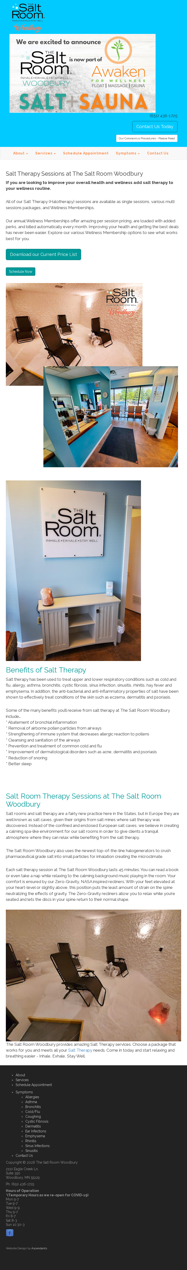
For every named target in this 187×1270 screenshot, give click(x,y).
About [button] (19, 153)
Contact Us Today (154, 126)
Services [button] (44, 153)
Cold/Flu (32, 1112)
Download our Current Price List (43, 254)
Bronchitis (33, 1107)
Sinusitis (31, 1151)
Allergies (32, 1097)
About (20, 1075)
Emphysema (35, 1136)
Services (22, 1080)
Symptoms (24, 1092)
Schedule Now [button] (20, 272)
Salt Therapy (80, 1050)
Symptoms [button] (126, 153)
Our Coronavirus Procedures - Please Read (147, 138)
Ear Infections (35, 1131)
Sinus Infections (37, 1146)
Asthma (31, 1102)
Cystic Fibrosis (36, 1121)
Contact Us (157, 153)
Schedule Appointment (86, 153)
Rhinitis (30, 1141)
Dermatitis (33, 1126)
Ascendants (39, 1248)
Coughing (33, 1116)
